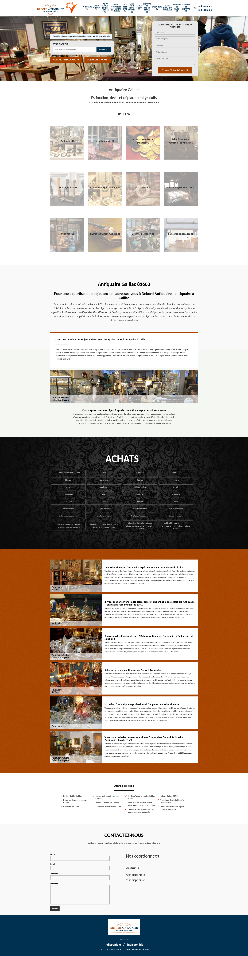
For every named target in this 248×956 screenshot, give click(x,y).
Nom (52, 854)
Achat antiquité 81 (96, 8)
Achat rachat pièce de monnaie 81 (105, 8)
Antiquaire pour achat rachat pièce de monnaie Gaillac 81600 (141, 804)
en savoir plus (67, 159)
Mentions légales (140, 949)
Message (54, 883)
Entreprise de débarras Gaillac (108, 807)
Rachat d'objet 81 (139, 8)
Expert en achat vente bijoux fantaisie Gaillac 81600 (172, 808)
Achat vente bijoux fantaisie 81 (131, 8)
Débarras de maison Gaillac (107, 803)
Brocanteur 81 (157, 8)
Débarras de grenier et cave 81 (147, 8)
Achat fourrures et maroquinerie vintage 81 (115, 8)
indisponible (205, 6)
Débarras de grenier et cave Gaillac (75, 801)
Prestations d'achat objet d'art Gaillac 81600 (172, 801)
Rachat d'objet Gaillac (72, 796)
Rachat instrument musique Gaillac (107, 797)
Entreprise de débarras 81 (186, 8)
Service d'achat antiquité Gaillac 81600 (141, 797)
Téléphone (55, 874)
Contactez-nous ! (98, 60)
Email (52, 864)
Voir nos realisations (66, 60)
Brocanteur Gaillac (71, 807)
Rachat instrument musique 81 (167, 8)
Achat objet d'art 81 (124, 8)
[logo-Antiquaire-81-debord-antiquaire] (51, 8)
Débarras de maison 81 (177, 8)
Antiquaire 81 (87, 8)
